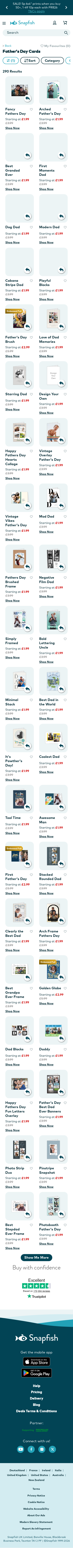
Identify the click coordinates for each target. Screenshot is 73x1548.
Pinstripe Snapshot (47, 1170)
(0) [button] (57, 45)
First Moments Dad (47, 170)
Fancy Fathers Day (15, 111)
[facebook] (33, 1447)
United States (40, 1475)
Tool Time (13, 818)
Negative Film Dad (46, 579)
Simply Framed (11, 641)
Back (8, 45)
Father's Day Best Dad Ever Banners (50, 1106)
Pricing (36, 1392)
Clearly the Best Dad (14, 933)
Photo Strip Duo (14, 1170)
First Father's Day (16, 876)
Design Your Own (49, 396)
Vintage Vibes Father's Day (16, 520)
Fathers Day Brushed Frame (15, 581)
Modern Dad (49, 227)
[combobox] (36, 32)
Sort (31, 60)
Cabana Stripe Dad (14, 282)
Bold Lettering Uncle (47, 643)
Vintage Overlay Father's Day (50, 455)
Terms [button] (36, 1488)
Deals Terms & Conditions (36, 1411)
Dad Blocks (14, 1049)
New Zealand (36, 1480)
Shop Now (12, 128)
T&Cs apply (44, 7)
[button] (4, 23)
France (33, 1470)
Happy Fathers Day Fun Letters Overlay (15, 1109)
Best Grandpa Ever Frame (14, 992)
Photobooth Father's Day (50, 1227)
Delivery (36, 1398)
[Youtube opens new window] (22, 1447)
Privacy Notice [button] (36, 1495)
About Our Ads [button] (36, 1515)
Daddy (44, 1049)
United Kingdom (17, 1475)
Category (52, 60)
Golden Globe (50, 988)
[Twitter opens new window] (54, 1447)
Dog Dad (12, 227)
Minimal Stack (11, 702)
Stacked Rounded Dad (50, 876)
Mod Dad (46, 516)
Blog (36, 1405)
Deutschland (17, 1470)
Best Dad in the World (48, 702)
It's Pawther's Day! (13, 760)
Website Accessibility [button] (36, 1508)
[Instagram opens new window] (43, 1447)
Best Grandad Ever (12, 170)
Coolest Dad (49, 756)
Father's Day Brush (16, 339)
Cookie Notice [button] (36, 1502)
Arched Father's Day (50, 111)
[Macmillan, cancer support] (35, 1429)
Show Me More (36, 1257)
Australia (58, 1475)
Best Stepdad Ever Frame (14, 1229)
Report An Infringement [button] (36, 1528)
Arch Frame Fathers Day (49, 933)
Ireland (46, 1470)
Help (36, 1386)
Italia (58, 1470)
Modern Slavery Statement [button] (36, 1522)
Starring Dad (16, 394)
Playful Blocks (45, 282)
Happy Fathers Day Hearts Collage (15, 457)
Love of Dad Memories (49, 339)
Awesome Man (47, 820)
